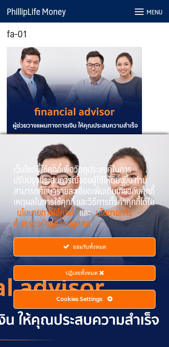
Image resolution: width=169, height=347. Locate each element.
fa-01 (17, 33)
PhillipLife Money (36, 11)
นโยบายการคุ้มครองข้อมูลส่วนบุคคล (73, 218)
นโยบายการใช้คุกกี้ (46, 212)
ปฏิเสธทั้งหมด (82, 272)
